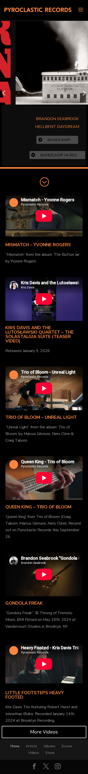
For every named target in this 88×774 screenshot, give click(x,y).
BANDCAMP (52, 140)
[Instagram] (58, 766)
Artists (31, 746)
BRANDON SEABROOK (51, 119)
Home (15, 746)
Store (50, 752)
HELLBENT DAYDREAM (51, 126)
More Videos (44, 732)
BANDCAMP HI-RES (52, 155)
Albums (49, 746)
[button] (4, 93)
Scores (67, 746)
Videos (33, 752)
